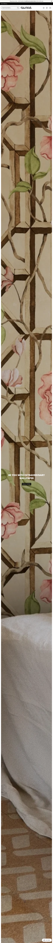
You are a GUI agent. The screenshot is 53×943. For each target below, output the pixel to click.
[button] (43, 7)
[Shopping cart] (46, 7)
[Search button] (18, 7)
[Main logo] (26, 7)
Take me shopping (26, 484)
